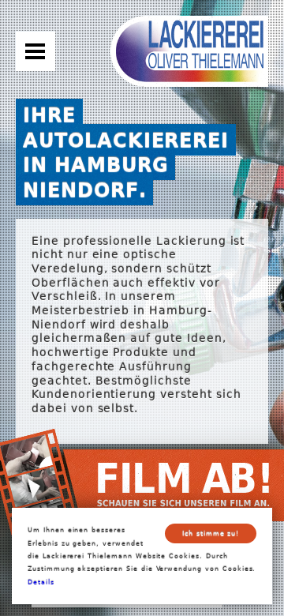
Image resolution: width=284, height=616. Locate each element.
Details (41, 582)
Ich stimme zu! (210, 533)
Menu (35, 51)
